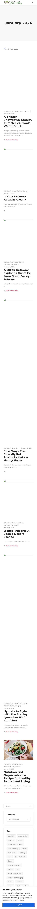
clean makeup (22, 836)
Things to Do (15, 264)
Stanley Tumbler (22, 886)
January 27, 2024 (9, 114)
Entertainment (8, 262)
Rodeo (10, 882)
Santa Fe (19, 882)
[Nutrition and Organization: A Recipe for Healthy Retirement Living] (18, 750)
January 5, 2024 (9, 708)
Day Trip (11, 840)
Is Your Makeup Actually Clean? (15, 198)
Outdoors (26, 111)
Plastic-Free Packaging (15, 878)
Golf (9, 857)
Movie (10, 869)
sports (10, 886)
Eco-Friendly (8, 111)
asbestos (11, 836)
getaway (22, 853)
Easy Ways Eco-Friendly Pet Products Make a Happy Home (16, 455)
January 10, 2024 (9, 267)
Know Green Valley (12, 140)
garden (24, 848)
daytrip (20, 840)
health (10, 861)
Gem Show (11, 853)
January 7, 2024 (9, 528)
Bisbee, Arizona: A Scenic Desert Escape (16, 534)
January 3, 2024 (9, 769)
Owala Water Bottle (14, 873)
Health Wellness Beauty (19, 191)
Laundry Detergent (14, 865)
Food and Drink (17, 111)
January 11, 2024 (9, 193)
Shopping (15, 448)
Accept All (18, 905)
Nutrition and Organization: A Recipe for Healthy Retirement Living (17, 776)
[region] (18, 897)
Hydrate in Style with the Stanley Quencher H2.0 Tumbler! (16, 716)
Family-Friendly (13, 848)
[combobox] (18, 819)
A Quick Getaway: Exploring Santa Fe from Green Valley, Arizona (17, 274)
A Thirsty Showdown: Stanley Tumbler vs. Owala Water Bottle (18, 121)
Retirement (7, 766)
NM (17, 869)
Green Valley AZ (20, 857)
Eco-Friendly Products (15, 844)
